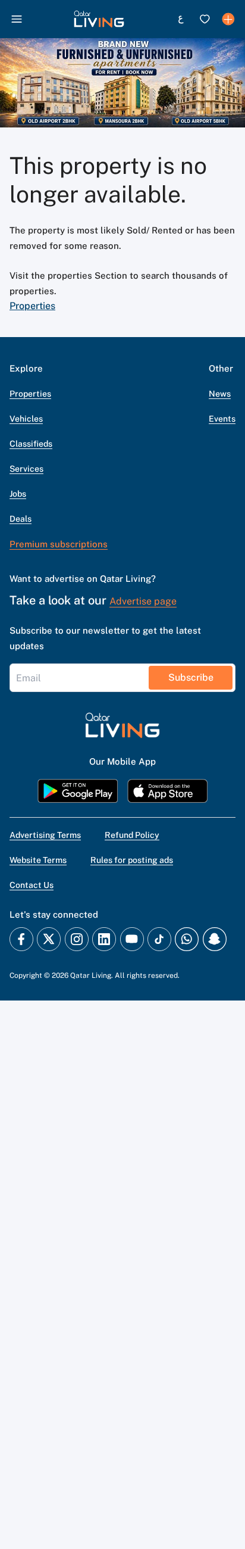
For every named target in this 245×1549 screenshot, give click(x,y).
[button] (99, 19)
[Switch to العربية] (181, 19)
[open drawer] (17, 19)
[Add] (228, 19)
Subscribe (190, 677)
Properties (32, 305)
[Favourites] (204, 19)
